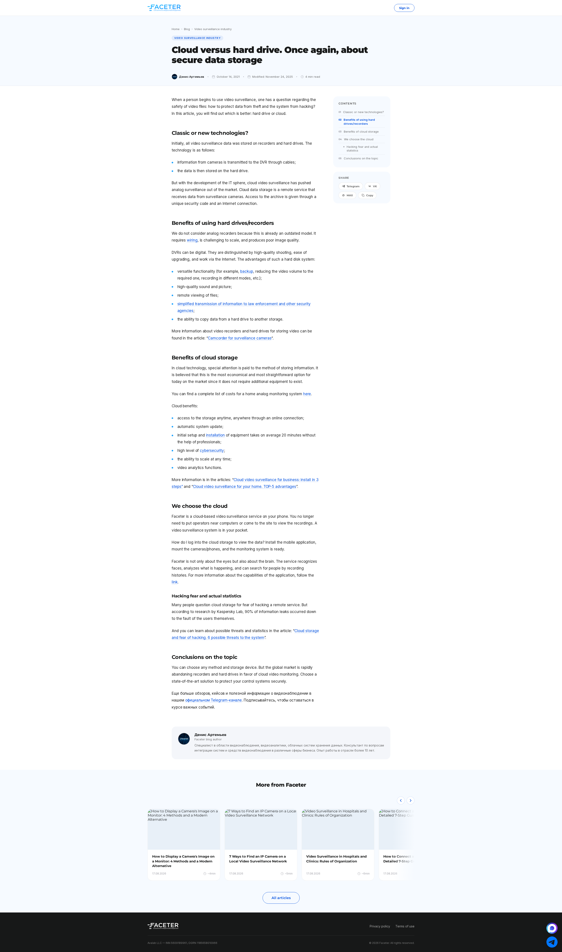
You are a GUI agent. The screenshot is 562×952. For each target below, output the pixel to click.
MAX (350, 195)
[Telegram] (552, 942)
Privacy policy (380, 926)
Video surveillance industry (213, 29)
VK (375, 186)
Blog (187, 29)
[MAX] (552, 928)
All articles (281, 898)
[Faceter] (164, 8)
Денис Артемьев (191, 76)
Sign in (404, 8)
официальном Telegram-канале (213, 700)
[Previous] (401, 800)
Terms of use (404, 926)
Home (176, 29)
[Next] (410, 800)
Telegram (353, 186)
